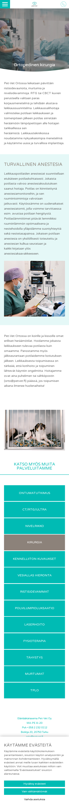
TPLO (34, 690)
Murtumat (34, 674)
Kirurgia (34, 542)
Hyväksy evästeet (34, 783)
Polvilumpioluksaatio (34, 608)
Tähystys (34, 657)
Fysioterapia (34, 641)
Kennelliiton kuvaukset (34, 559)
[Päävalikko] (5, 4)
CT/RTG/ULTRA (34, 509)
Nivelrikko (34, 526)
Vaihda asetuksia (34, 799)
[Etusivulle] (34, 4)
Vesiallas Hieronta (35, 575)
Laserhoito (34, 624)
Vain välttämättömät (34, 791)
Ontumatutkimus (34, 493)
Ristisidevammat (34, 591)
